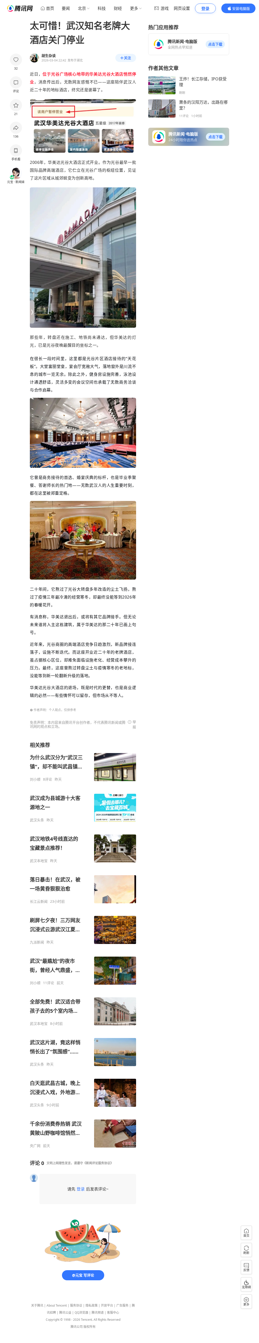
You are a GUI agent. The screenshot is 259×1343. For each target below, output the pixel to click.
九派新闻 (37, 942)
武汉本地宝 (39, 861)
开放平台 (107, 1305)
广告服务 (122, 1305)
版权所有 (89, 1327)
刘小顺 (35, 779)
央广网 (35, 1146)
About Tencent (57, 1305)
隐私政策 (91, 1305)
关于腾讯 (37, 1305)
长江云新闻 (39, 901)
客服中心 (113, 1312)
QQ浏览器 (81, 1312)
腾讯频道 (98, 1312)
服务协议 (76, 1305)
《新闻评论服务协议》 (98, 1163)
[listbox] (83, 945)
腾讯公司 (77, 1327)
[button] (215, 44)
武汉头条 (37, 820)
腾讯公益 (65, 1312)
